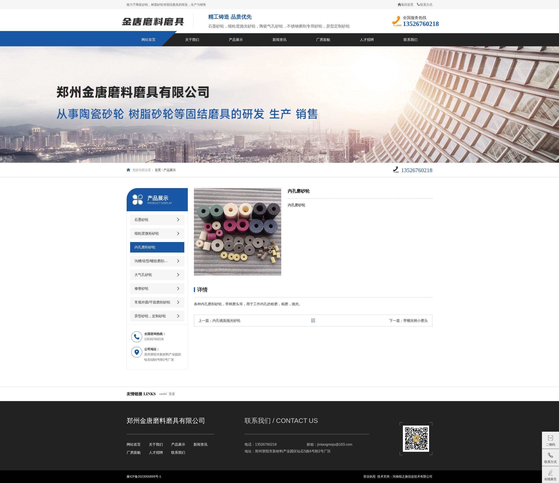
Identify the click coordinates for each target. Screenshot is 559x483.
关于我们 (156, 444)
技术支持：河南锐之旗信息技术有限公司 (404, 476)
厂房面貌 (134, 452)
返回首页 (407, 4)
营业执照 (369, 476)
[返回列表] (313, 320)
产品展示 (178, 444)
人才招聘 (156, 452)
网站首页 (134, 444)
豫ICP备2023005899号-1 (144, 476)
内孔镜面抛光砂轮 (226, 320)
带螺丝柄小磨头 (415, 320)
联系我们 (178, 452)
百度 (172, 394)
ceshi (163, 394)
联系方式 (426, 4)
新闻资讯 (200, 444)
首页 (158, 170)
